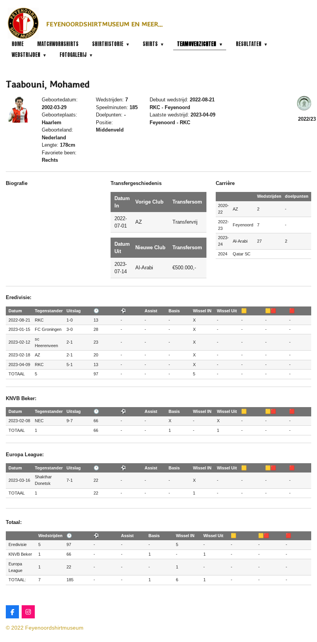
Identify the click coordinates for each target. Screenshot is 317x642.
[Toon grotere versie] (19, 109)
